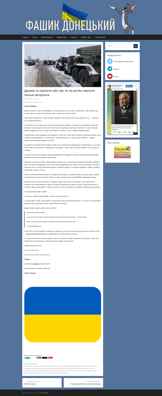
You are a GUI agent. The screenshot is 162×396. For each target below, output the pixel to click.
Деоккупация (74, 366)
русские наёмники (52, 370)
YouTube (116, 77)
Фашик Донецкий (31, 364)
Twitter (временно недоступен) (123, 61)
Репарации (46, 368)
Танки (48, 373)
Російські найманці (66, 368)
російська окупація (55, 368)
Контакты (74, 37)
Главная (25, 37)
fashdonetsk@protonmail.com (36, 234)
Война (45, 366)
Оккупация (27, 368)
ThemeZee (44, 393)
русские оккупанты (73, 370)
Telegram (116, 69)
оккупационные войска (91, 366)
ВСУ (48, 366)
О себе (34, 37)
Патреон (27, 259)
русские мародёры (40, 370)
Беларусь (29, 366)
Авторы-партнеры (47, 37)
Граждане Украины (56, 366)
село (44, 373)
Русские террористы (86, 370)
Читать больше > (30, 273)
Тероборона (54, 373)
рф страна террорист (36, 373)
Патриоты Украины (36, 368)
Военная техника (38, 366)
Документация (62, 37)
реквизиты (36, 264)
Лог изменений (100, 37)
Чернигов (66, 373)
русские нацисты (63, 370)
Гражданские (66, 366)
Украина (60, 373)
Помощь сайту (86, 37)
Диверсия (81, 366)
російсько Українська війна (80, 368)
